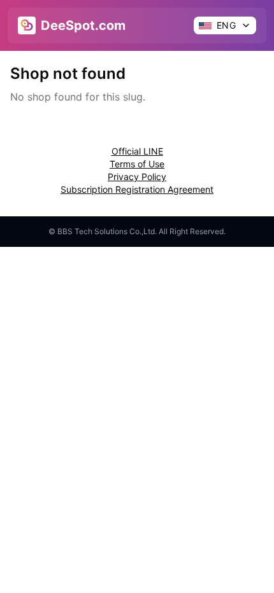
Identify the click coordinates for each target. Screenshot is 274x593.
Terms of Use (137, 163)
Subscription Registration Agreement (137, 189)
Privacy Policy (137, 176)
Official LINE (137, 151)
